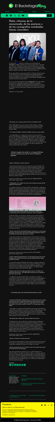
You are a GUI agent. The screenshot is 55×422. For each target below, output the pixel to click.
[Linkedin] (15, 365)
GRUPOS (35, 379)
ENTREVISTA (29, 379)
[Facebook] (13, 365)
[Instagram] (17, 365)
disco (35, 383)
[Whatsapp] (25, 365)
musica (23, 384)
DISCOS (23, 379)
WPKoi (39, 420)
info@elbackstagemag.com (8, 414)
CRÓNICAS (34, 11)
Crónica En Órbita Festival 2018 (36, 395)
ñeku (26, 384)
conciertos (30, 383)
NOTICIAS (23, 380)
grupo (43, 383)
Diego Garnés (12, 376)
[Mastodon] (22, 365)
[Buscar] (49, 15)
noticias (30, 384)
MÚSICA (40, 379)
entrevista (39, 383)
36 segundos (24, 383)
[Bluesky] (20, 365)
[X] (10, 365)
